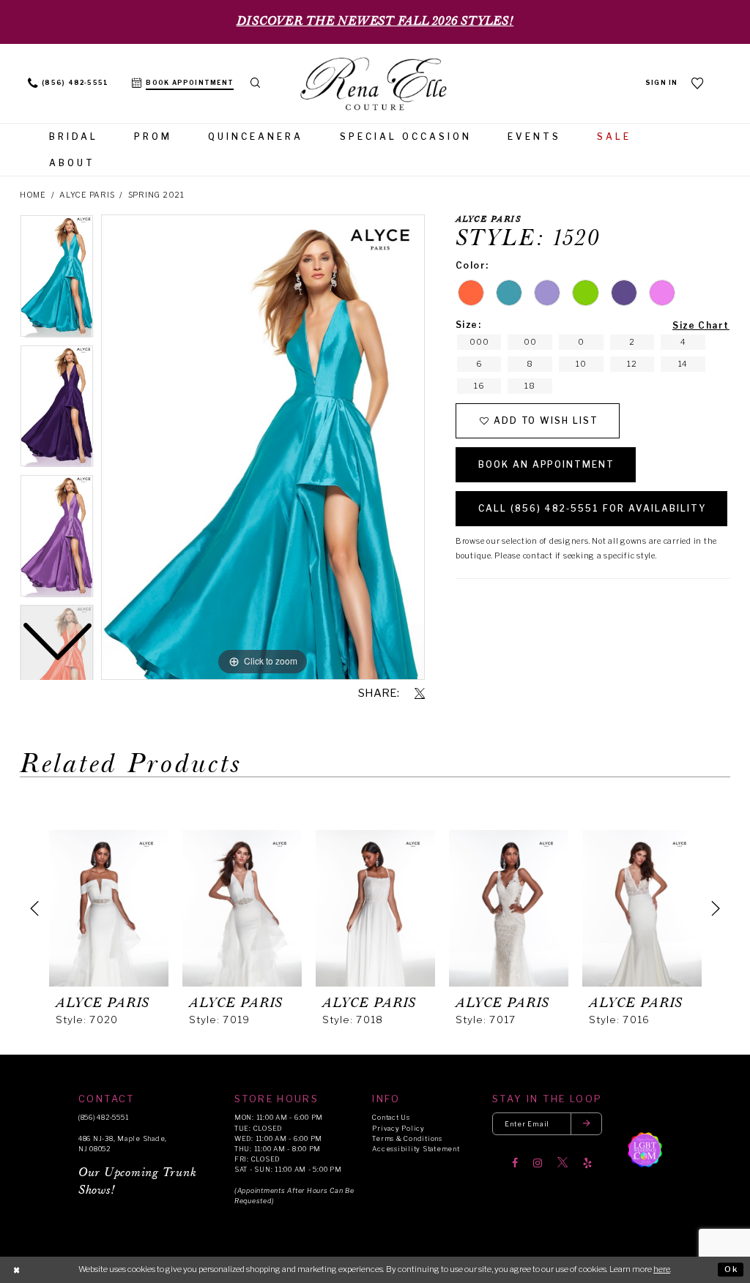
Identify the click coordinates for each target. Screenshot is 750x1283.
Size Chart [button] (700, 325)
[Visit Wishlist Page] (698, 83)
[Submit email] (587, 1123)
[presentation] (108, 908)
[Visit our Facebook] (515, 1163)
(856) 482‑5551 (103, 1117)
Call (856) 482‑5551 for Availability (592, 508)
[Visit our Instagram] (537, 1163)
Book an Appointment (546, 464)
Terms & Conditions (407, 1138)
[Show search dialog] (255, 83)
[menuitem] (68, 83)
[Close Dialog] (16, 1269)
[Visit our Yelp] (587, 1163)
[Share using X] (420, 694)
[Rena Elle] (375, 85)
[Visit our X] (562, 1163)
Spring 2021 (156, 195)
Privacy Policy (398, 1128)
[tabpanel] (263, 447)
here (661, 1269)
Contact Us (390, 1117)
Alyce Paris (86, 195)
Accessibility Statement (415, 1149)
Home (33, 195)
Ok (731, 1269)
